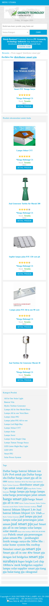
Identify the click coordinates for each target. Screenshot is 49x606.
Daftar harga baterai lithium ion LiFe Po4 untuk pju (22, 472)
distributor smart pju (32, 484)
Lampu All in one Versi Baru (16, 413)
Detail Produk (24, 106)
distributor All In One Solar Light (25, 481)
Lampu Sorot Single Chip (15, 439)
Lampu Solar (9, 431)
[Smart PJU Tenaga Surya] (24, 86)
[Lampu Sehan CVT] (24, 148)
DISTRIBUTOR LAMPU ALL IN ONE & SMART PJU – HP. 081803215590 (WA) (27, 597)
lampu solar (26, 527)
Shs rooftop (33, 544)
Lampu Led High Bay (13, 424)
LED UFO (8, 450)
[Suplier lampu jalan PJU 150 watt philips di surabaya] (24, 254)
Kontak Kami (24, 47)
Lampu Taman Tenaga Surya (16, 442)
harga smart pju (15, 499)
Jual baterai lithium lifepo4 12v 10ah (22, 511)
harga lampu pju (19, 491)
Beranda (5, 53)
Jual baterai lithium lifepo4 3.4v (22, 508)
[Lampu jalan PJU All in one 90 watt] (24, 307)
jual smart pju (22, 524)
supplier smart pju (28, 568)
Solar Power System (12, 457)
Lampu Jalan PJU (11, 417)
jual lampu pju (28, 516)
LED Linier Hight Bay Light (16, 446)
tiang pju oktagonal (25, 571)
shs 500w (32, 541)
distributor (11, 481)
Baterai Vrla (9, 402)
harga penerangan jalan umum (27, 495)
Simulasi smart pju (14, 549)
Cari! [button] (38, 32)
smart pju (33, 548)
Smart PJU (8, 454)
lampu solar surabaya (24, 531)
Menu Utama (9, 2)
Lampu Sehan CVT (12, 428)
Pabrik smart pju (18, 534)
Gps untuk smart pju (15, 488)
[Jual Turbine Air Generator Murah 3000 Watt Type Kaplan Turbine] (24, 360)
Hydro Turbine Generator (15, 406)
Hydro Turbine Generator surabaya (25, 506)
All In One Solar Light (13, 398)
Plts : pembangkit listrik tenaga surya (21, 539)
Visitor (24, 604)
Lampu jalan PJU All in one (16, 420)
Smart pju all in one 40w (18, 552)
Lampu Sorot (9, 435)
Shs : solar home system (23, 543)
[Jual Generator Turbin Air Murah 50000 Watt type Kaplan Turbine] (24, 201)
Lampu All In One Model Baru (17, 409)
